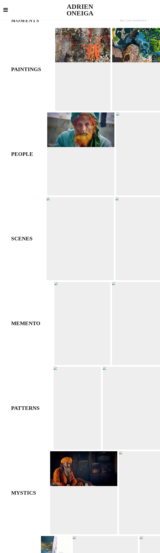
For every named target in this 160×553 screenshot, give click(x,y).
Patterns (25, 408)
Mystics (23, 493)
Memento (25, 323)
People (22, 154)
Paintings (26, 69)
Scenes (22, 238)
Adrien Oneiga (80, 10)
